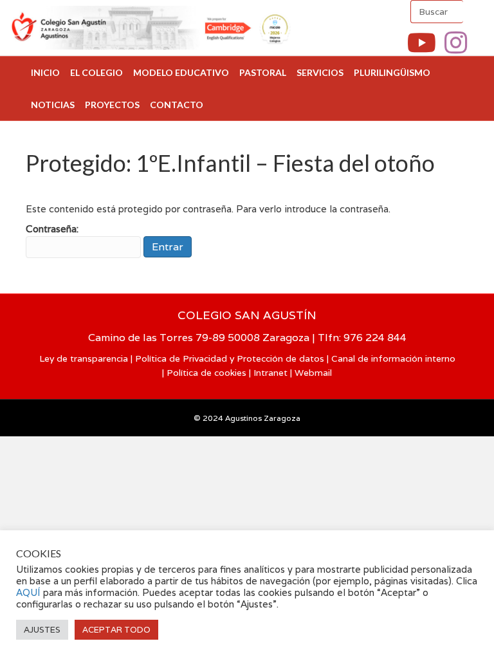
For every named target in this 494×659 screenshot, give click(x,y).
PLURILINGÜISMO (392, 72)
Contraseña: (52, 229)
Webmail (313, 372)
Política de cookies (206, 372)
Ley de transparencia (83, 358)
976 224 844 (375, 337)
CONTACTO (176, 104)
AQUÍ (29, 592)
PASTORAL (262, 72)
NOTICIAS (53, 104)
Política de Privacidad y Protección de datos (229, 358)
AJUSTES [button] (42, 629)
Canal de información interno (393, 358)
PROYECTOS (112, 104)
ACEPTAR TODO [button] (116, 629)
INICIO (45, 72)
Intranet (270, 372)
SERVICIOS (320, 72)
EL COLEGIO (96, 72)
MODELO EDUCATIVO (181, 72)
